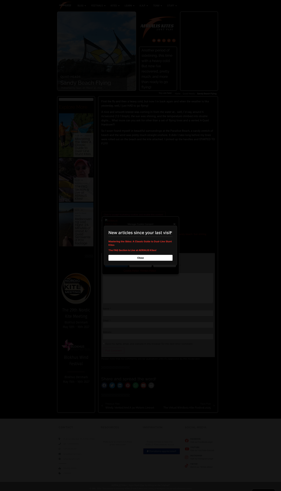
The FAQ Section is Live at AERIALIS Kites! (132, 250)
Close (140, 257)
